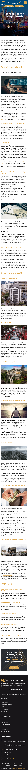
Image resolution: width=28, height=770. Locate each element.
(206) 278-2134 (15, 3)
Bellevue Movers (6, 724)
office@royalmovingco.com (10, 749)
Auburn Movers (5, 722)
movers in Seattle (7, 575)
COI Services (5, 707)
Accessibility (9, 765)
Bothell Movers (5, 727)
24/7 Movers (5, 709)
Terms (4, 763)
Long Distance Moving (7, 704)
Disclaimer (15, 765)
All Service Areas (6, 731)
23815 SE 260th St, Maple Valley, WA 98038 (14, 745)
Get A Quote (14, 668)
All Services (4, 711)
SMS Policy (9, 763)
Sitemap (23, 763)
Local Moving (5, 702)
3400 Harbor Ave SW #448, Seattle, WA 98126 (15, 741)
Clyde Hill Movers (6, 729)
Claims (20, 765)
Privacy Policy (16, 763)
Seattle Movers (5, 720)
